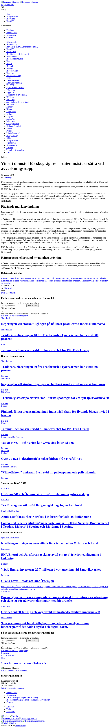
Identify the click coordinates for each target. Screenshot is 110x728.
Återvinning (11, 44)
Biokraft (9, 66)
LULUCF (10, 119)
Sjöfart (9, 138)
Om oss (9, 37)
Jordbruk (10, 104)
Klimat (9, 109)
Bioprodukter (12, 71)
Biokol (9, 63)
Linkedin (10, 707)
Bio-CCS (10, 21)
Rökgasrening (12, 135)
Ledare (9, 114)
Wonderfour (20, 726)
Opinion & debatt (13, 126)
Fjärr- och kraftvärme (15, 87)
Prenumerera (11, 32)
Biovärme (10, 19)
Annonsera (11, 35)
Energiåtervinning (14, 83)
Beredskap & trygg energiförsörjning (22, 47)
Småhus (9, 147)
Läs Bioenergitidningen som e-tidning (22, 697)
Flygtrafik (10, 92)
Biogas (9, 61)
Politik (9, 131)
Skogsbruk (11, 143)
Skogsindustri (12, 145)
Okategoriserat (12, 123)
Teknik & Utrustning (15, 150)
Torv (8, 152)
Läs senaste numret (9, 670)
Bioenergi (8, 177)
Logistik (9, 116)
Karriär (9, 107)
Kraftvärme (11, 111)
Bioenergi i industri (14, 59)
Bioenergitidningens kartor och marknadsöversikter (28, 700)
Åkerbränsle (11, 42)
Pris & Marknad (13, 133)
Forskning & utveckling (16, 95)
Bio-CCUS (11, 51)
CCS (8, 78)
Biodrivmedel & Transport (17, 54)
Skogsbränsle (12, 16)
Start (8, 14)
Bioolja (9, 68)
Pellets (9, 128)
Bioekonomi (11, 56)
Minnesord (11, 121)
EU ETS (10, 85)
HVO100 (10, 99)
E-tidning (10, 30)
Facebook (10, 711)
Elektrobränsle (12, 80)
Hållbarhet (10, 97)
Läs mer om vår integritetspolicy (14, 316)
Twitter (9, 709)
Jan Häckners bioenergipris (17, 102)
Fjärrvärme (11, 90)
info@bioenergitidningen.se (13, 688)
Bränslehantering (13, 75)
